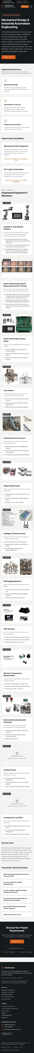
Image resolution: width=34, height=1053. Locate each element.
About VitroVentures (7, 1015)
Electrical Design (6, 999)
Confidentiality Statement (10, 1050)
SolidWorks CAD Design (8, 992)
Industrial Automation (7, 994)
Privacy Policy (6, 1047)
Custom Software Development (10, 1008)
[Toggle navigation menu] (30, 6)
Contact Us (25, 6)
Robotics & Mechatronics (8, 1006)
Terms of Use (18, 1047)
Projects (4, 1013)
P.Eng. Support (5, 1010)
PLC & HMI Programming (8, 997)
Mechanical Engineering (8, 990)
